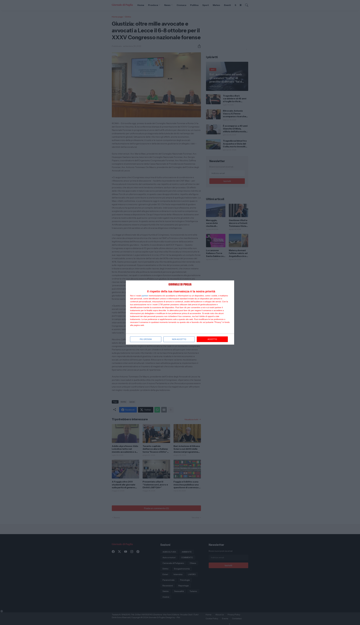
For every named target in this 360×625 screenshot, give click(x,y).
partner (145, 296)
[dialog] (180, 312)
